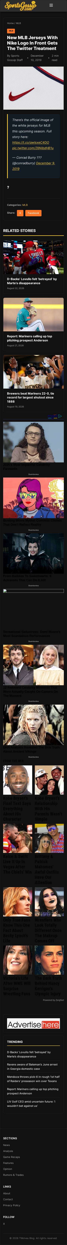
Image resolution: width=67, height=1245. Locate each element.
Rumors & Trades (13, 1174)
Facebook (33, 213)
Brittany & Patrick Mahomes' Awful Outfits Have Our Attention (47, 869)
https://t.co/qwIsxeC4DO (30, 142)
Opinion (7, 1168)
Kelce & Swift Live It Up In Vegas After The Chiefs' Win (17, 864)
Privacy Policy (11, 1205)
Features (8, 1162)
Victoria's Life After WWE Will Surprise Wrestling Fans (17, 986)
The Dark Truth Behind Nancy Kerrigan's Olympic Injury (48, 986)
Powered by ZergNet (53, 1000)
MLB (18, 23)
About (6, 1193)
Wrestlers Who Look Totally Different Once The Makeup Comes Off (48, 930)
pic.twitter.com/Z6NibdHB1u (33, 148)
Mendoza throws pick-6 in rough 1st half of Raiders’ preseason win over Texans (33, 1079)
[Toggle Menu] (51, 5)
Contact (8, 1199)
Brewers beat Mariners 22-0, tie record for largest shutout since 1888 (30, 397)
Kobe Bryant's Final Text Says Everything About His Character (17, 809)
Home (10, 23)
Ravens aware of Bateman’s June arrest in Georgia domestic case (32, 1066)
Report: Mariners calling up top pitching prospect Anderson (29, 338)
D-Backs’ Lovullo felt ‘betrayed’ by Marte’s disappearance (32, 281)
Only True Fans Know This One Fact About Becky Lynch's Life (16, 930)
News (6, 1145)
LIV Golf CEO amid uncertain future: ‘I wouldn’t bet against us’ (31, 1103)
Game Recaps (11, 1156)
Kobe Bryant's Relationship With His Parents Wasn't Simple (48, 809)
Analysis (8, 1151)
